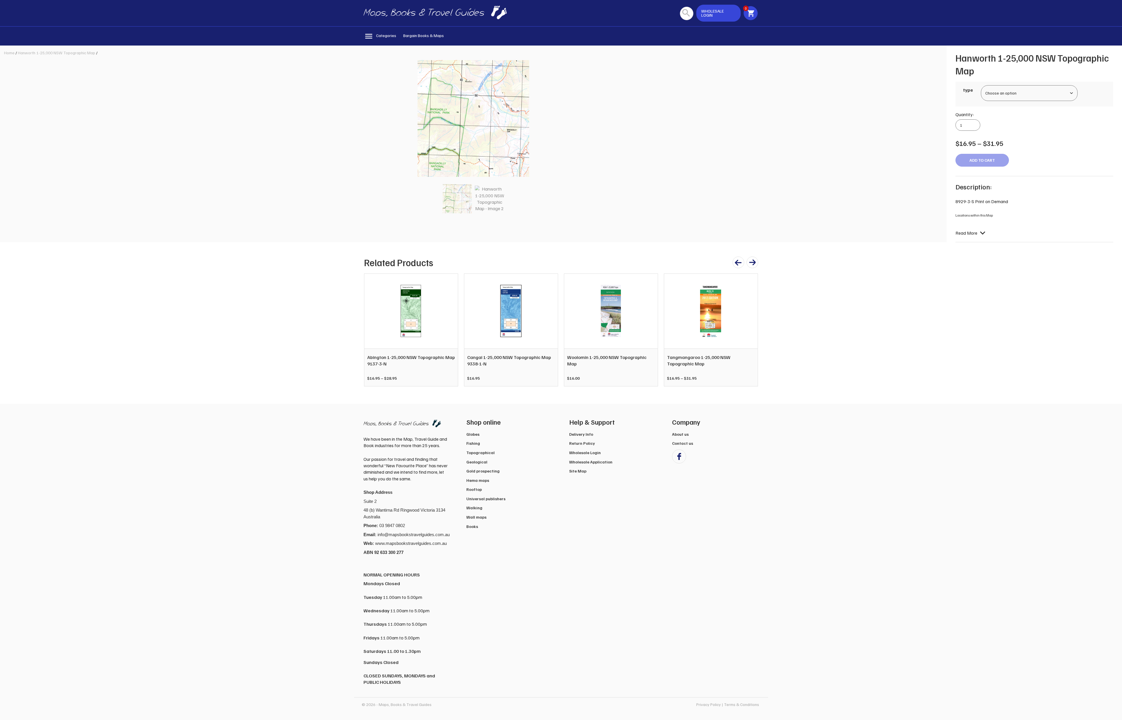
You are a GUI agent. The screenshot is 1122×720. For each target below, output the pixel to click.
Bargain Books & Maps (423, 35)
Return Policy (582, 443)
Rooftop (474, 489)
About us (680, 434)
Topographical (480, 452)
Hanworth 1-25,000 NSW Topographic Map (56, 52)
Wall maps (476, 517)
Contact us (682, 443)
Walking (474, 507)
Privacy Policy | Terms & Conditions (727, 704)
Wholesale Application (590, 461)
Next (750, 329)
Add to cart (982, 160)
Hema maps (477, 480)
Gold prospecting (483, 470)
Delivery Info (581, 434)
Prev (371, 329)
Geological (476, 461)
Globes (472, 434)
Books (472, 526)
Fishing (473, 443)
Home (9, 52)
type (968, 90)
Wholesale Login (585, 452)
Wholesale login (712, 13)
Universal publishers (485, 498)
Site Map (577, 470)
